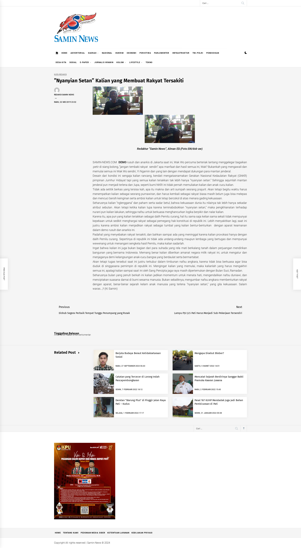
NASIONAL (107, 53)
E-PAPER (84, 62)
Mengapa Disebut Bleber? (209, 353)
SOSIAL (73, 62)
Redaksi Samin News (64, 95)
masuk (69, 335)
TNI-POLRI (198, 53)
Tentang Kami (70, 533)
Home (58, 533)
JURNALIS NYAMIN (103, 62)
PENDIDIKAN (212, 53)
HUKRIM (119, 53)
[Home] (57, 53)
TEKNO (149, 62)
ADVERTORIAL (78, 53)
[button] (246, 53)
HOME (64, 53)
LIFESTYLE (134, 62)
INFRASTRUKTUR (180, 53)
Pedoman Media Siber (93, 533)
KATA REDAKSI (60, 75)
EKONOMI (131, 53)
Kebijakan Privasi (142, 533)
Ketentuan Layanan (118, 533)
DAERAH (92, 53)
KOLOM (120, 62)
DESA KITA (61, 62)
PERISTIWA (145, 53)
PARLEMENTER (161, 53)
